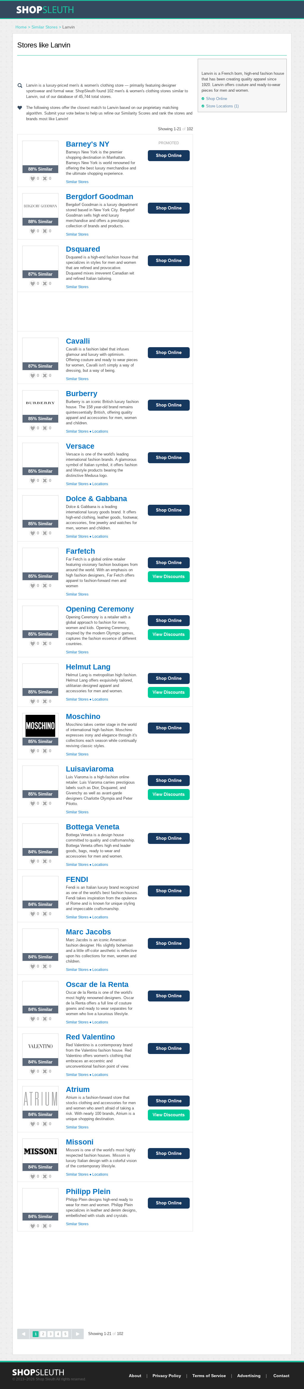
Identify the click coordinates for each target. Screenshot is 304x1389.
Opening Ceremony (100, 609)
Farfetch (80, 551)
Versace (80, 446)
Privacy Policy (167, 1375)
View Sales (169, 576)
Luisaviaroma (90, 769)
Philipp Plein (88, 1191)
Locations (100, 431)
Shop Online (169, 155)
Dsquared (83, 249)
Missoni (80, 1142)
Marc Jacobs (88, 932)
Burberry (81, 393)
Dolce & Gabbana (96, 498)
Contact (281, 1375)
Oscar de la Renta (97, 984)
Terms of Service (209, 1375)
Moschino (83, 716)
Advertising (249, 1375)
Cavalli (78, 341)
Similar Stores (44, 27)
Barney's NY (88, 144)
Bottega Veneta (92, 827)
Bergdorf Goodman (99, 196)
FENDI (77, 879)
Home (21, 27)
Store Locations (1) (222, 106)
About (135, 1375)
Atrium (78, 1089)
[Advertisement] (105, 68)
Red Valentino (90, 1037)
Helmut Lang (88, 667)
